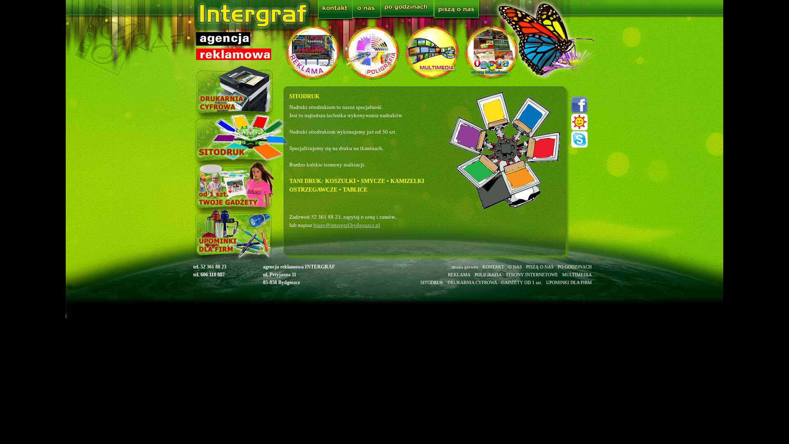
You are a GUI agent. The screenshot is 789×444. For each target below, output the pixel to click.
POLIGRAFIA (488, 274)
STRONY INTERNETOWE (532, 274)
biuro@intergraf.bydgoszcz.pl (347, 225)
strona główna (465, 266)
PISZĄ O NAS (540, 266)
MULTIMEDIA (577, 274)
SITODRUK (431, 282)
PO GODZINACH (575, 266)
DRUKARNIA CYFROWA (472, 282)
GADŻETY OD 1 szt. (521, 282)
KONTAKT (493, 266)
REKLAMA (459, 274)
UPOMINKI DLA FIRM (569, 282)
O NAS (515, 266)
